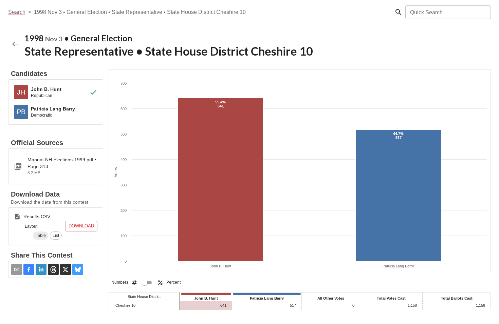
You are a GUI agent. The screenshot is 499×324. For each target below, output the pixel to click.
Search (16, 12)
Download (81, 225)
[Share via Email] (16, 269)
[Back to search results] (15, 44)
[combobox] (447, 12)
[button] (41, 235)
